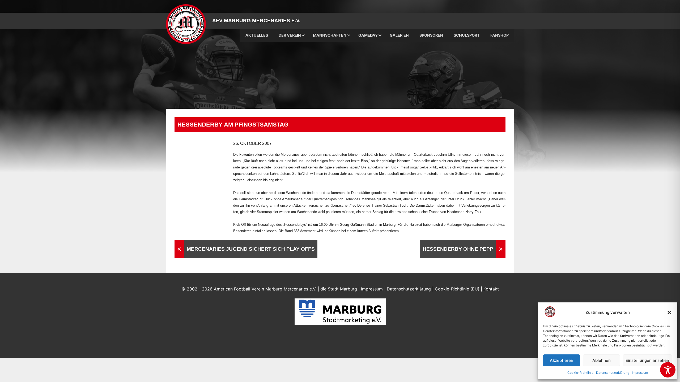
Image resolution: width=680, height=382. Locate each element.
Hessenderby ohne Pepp (458, 249)
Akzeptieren (561, 360)
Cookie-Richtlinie (580, 373)
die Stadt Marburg (338, 289)
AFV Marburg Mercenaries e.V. (256, 20)
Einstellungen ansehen (647, 360)
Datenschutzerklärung (612, 373)
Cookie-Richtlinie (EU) (457, 289)
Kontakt (491, 289)
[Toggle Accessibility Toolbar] (668, 370)
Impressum (640, 373)
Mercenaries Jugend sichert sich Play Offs (251, 249)
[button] (669, 312)
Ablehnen (601, 360)
